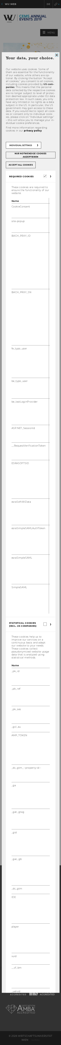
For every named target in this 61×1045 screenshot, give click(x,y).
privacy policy (33, 130)
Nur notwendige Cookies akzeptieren (30, 155)
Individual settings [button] (20, 145)
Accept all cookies (20, 165)
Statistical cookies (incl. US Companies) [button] (22, 624)
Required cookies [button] (21, 176)
